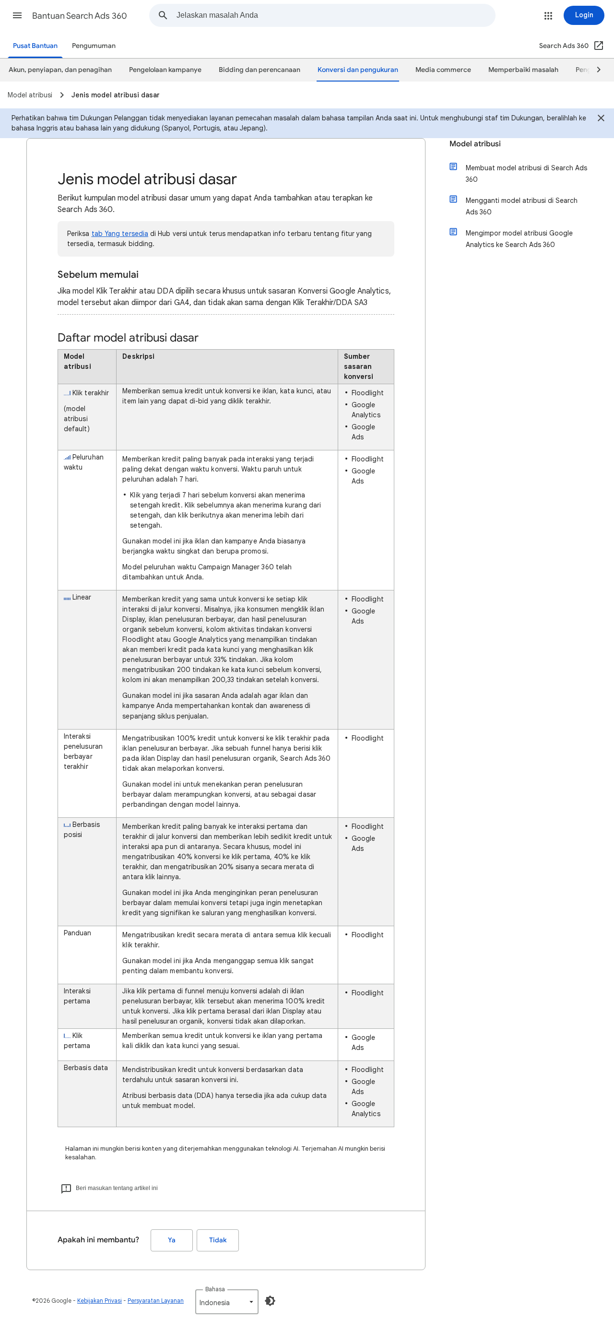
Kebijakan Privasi (99, 1300)
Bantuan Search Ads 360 (79, 16)
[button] (17, 15)
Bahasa (215, 1289)
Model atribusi (475, 144)
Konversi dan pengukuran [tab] (358, 70)
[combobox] (336, 15)
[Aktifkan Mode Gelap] (270, 1300)
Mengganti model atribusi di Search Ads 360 (522, 206)
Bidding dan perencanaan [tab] (259, 70)
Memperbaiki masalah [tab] (523, 70)
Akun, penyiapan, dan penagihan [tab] (60, 70)
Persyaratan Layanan (156, 1300)
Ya (172, 1240)
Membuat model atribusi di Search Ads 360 (526, 174)
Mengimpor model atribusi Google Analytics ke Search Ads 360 (519, 239)
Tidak (217, 1240)
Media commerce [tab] (443, 70)
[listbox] (227, 1301)
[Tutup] (601, 119)
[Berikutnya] (594, 70)
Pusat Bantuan (35, 46)
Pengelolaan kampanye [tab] (165, 70)
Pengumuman (94, 46)
